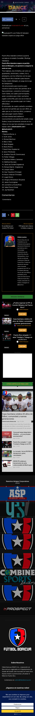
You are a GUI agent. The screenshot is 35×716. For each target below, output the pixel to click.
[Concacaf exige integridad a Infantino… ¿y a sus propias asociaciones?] (7, 434)
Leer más (22, 314)
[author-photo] (18, 310)
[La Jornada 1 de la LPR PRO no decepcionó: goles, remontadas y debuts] (7, 453)
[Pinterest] (13, 215)
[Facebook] (4, 215)
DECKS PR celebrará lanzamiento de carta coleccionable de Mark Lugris (22, 463)
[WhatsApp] (17, 215)
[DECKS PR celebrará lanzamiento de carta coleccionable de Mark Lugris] (7, 463)
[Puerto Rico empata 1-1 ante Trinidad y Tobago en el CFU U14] (6, 337)
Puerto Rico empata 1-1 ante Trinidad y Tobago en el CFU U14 (22, 337)
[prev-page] (3, 470)
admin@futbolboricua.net (23, 680)
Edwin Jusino (22, 237)
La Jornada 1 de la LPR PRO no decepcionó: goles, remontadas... (23, 453)
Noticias (7, 315)
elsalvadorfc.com (18, 25)
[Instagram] (18, 288)
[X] (8, 215)
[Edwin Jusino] (9, 262)
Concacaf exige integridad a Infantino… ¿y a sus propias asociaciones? (22, 434)
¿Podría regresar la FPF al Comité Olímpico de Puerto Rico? (22, 305)
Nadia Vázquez (23, 309)
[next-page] (6, 470)
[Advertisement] (17, 365)
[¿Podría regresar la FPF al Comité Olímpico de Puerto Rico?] (6, 305)
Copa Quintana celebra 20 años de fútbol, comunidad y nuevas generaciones (22, 321)
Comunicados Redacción (24, 325)
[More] (24, 19)
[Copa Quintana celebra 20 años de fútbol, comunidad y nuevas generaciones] (6, 321)
